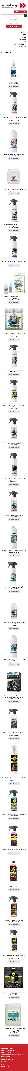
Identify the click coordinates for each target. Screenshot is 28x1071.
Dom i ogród (14, 23)
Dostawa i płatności (7, 1059)
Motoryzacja (14, 26)
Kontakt (3, 1061)
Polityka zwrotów (6, 1052)
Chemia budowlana (14, 20)
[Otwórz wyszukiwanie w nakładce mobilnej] (14, 15)
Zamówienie (5, 1066)
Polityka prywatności (7, 1050)
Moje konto (4, 1064)
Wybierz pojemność (14, 86)
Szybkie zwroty (5, 1056)
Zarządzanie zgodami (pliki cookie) (12, 1054)
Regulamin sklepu (7, 1048)
